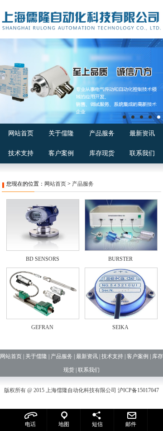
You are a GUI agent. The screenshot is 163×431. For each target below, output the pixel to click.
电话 (30, 424)
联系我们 (142, 153)
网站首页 (21, 133)
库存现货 (102, 153)
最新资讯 (142, 133)
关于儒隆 (61, 133)
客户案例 (61, 153)
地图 (63, 424)
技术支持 (21, 153)
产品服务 (102, 133)
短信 (97, 424)
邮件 (130, 424)
